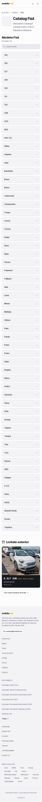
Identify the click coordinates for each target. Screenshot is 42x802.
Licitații (4, 658)
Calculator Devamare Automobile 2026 (16, 695)
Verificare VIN (7, 714)
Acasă (6, 12)
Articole (5, 672)
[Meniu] (37, 3)
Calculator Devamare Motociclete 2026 (17, 704)
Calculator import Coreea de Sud (14, 690)
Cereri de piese (7, 653)
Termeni (5, 746)
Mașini (4, 643)
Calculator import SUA (10, 685)
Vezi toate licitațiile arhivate (15, 593)
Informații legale (8, 741)
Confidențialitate (8, 750)
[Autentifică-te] (32, 3)
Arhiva (4, 663)
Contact (5, 736)
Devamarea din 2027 (10, 699)
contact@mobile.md (14, 631)
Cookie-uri (6, 755)
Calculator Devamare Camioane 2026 (16, 709)
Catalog (5, 667)
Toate (4, 719)
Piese (4, 648)
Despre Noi (6, 731)
